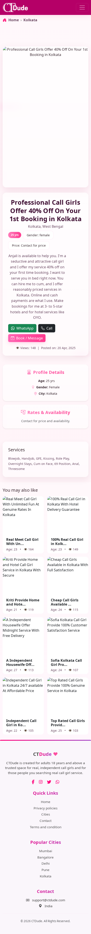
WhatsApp (25, 328)
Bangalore (45, 857)
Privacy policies (45, 808)
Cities (45, 814)
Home (45, 802)
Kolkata (30, 20)
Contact (45, 820)
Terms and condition (45, 827)
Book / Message (29, 338)
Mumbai (45, 851)
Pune (45, 870)
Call (49, 328)
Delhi (46, 863)
